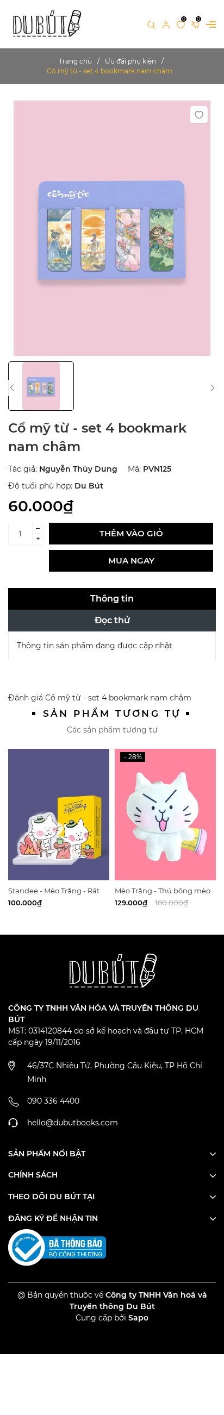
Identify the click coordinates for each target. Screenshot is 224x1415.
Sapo (138, 1318)
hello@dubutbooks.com (72, 1123)
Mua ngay (131, 560)
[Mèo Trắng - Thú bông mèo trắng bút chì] (165, 814)
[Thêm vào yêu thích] (199, 114)
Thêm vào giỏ (131, 533)
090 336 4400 (53, 1101)
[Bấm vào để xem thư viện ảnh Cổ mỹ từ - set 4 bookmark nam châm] (112, 228)
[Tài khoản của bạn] (166, 24)
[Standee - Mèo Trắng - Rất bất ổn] (58, 814)
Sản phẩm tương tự (112, 713)
